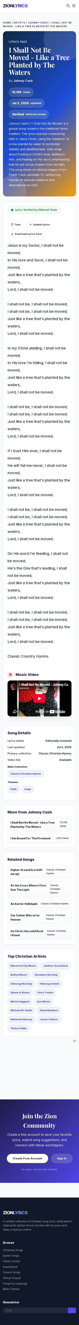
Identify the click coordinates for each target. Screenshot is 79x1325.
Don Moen (43, 1001)
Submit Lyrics (41, 224)
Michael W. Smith (21, 1010)
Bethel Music (18, 974)
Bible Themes (11, 1289)
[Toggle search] (68, 6)
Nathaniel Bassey (21, 1019)
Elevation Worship (46, 974)
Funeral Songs (11, 1272)
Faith (13, 789)
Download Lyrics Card (28, 233)
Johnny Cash (38, 22)
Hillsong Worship (21, 983)
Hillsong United (49, 983)
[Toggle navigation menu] (74, 5)
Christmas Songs (13, 1250)
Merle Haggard (19, 1001)
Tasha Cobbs (18, 1028)
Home (7, 22)
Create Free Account (27, 1158)
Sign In (61, 1158)
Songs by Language (15, 1283)
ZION (15, 5)
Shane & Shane (20, 992)
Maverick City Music (23, 965)
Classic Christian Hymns (25, 773)
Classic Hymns (11, 1261)
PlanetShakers (49, 1010)
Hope (27, 789)
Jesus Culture (49, 1019)
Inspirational (10, 1266)
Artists (19, 22)
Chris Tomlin (45, 992)
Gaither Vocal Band (56, 965)
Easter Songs (11, 1255)
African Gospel (12, 1278)
